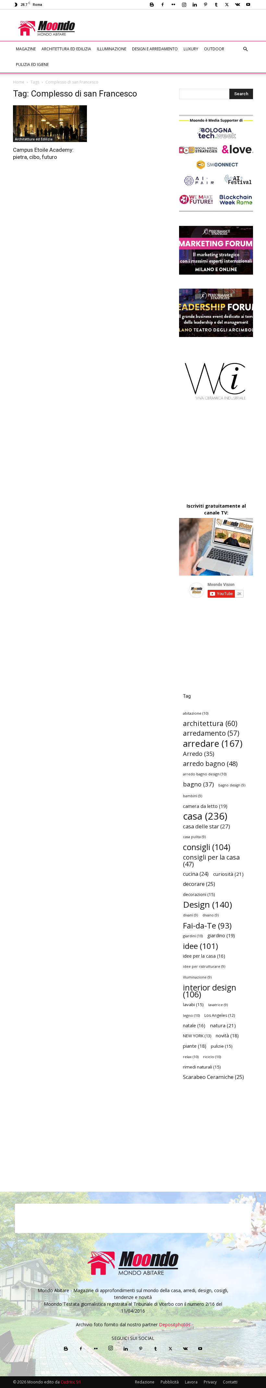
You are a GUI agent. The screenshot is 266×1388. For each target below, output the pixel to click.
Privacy (210, 1382)
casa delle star (206, 826)
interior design (209, 991)
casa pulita (194, 837)
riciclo (212, 1056)
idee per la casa (204, 956)
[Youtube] (248, 4)
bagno (198, 784)
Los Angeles (219, 1015)
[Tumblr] (216, 4)
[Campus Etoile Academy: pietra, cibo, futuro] (50, 123)
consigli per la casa (211, 860)
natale (194, 1025)
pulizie (222, 1046)
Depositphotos (174, 1324)
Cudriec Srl (70, 1382)
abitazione (195, 713)
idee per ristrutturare (204, 966)
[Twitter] (227, 4)
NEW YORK (197, 1036)
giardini (193, 935)
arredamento (211, 733)
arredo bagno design (204, 774)
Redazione (144, 1382)
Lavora (191, 1382)
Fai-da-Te (207, 925)
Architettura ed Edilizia (66, 49)
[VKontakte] (237, 4)
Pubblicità (170, 1382)
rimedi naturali (202, 1067)
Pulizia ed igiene (32, 64)
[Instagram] (184, 4)
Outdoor (214, 49)
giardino (221, 935)
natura (223, 1025)
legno (191, 1015)
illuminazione (197, 977)
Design (207, 904)
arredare (212, 743)
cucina (196, 874)
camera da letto (205, 806)
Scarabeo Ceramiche (213, 1077)
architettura (210, 723)
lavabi (193, 1004)
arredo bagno (210, 763)
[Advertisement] (175, 23)
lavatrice (218, 1005)
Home (18, 82)
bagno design (231, 785)
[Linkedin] (195, 4)
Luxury (191, 49)
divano (210, 915)
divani (190, 915)
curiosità (228, 874)
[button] (245, 49)
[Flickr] (173, 4)
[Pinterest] (205, 4)
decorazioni (199, 894)
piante (194, 1046)
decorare (199, 884)
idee (200, 945)
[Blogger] (152, 4)
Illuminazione (111, 49)
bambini (192, 796)
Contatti (230, 1382)
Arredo (198, 753)
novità (227, 1035)
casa (205, 816)
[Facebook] (162, 4)
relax (191, 1056)
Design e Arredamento (155, 49)
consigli (206, 847)
